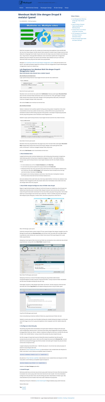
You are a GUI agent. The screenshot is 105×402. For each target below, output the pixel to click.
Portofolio (59, 398)
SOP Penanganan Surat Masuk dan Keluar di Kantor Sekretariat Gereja (79, 35)
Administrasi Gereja (32, 8)
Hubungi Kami (71, 398)
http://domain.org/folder (33, 358)
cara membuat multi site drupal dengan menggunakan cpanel (39, 62)
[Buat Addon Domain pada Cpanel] (42, 139)
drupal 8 (24, 387)
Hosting (65, 398)
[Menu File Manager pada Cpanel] (42, 227)
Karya (66, 8)
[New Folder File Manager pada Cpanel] (42, 273)
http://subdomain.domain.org (34, 349)
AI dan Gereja (58, 8)
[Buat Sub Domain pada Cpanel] (42, 89)
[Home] (26, 1)
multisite (24, 389)
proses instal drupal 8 (41, 380)
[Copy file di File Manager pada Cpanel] (42, 311)
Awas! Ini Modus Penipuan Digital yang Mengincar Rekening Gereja (78, 26)
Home (21, 8)
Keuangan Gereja (46, 8)
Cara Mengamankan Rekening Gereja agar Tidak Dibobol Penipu (79, 20)
